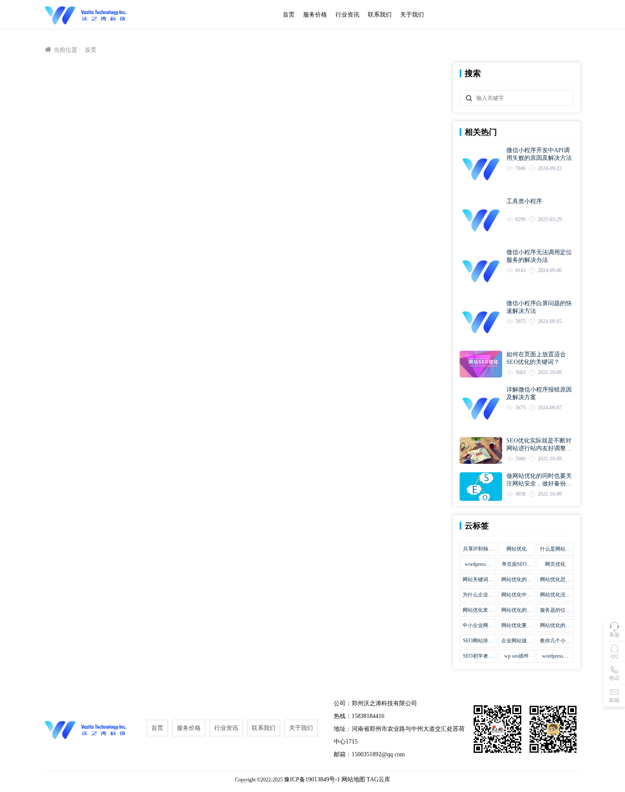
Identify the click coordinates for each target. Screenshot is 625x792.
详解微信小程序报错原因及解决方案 (539, 393)
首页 (289, 14)
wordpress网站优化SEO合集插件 (478, 564)
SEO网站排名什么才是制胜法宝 (478, 641)
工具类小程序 (524, 201)
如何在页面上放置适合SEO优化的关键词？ (536, 358)
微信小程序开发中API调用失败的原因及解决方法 (539, 154)
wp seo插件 (516, 656)
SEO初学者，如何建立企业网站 (478, 656)
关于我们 (412, 14)
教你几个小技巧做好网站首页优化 (555, 641)
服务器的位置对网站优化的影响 (555, 610)
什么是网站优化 (555, 549)
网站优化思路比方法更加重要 (555, 579)
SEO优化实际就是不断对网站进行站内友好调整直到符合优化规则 (539, 444)
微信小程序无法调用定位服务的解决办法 (539, 256)
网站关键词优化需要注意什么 (478, 579)
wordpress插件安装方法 (555, 656)
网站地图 (353, 779)
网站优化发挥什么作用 (478, 610)
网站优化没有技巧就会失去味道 (555, 595)
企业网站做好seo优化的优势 (516, 641)
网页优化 (555, 564)
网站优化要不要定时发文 (516, 625)
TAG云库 (378, 779)
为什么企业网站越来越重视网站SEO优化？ (478, 595)
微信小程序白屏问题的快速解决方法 (539, 307)
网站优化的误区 (516, 579)
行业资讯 (347, 14)
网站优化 (516, 549)
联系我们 (380, 14)
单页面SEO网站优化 (517, 564)
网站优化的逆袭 (555, 625)
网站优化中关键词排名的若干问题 (516, 595)
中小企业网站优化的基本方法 (478, 625)
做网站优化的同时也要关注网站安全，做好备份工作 (539, 480)
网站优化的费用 (516, 610)
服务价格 (315, 14)
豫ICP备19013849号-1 (312, 779)
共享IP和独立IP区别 (478, 549)
